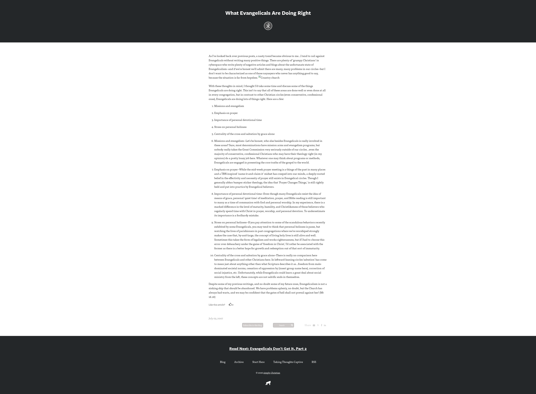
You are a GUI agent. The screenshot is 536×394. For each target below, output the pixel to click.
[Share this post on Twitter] (319, 325)
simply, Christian (271, 372)
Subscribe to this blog (252, 325)
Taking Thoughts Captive (288, 362)
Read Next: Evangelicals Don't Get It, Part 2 (268, 348)
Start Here (258, 362)
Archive (239, 362)
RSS (314, 362)
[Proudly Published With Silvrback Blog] (268, 384)
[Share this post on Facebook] (322, 325)
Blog (222, 362)
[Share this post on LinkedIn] (325, 325)
